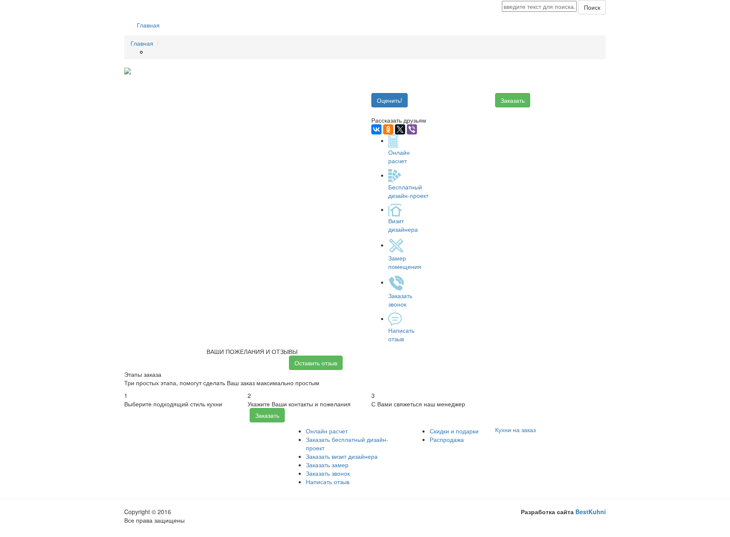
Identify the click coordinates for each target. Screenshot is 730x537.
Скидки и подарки (454, 431)
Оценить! (389, 100)
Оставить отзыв (315, 363)
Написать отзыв (327, 481)
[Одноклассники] (388, 129)
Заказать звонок (328, 473)
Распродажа (447, 439)
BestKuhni (590, 511)
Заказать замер (327, 464)
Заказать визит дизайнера (342, 456)
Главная (148, 25)
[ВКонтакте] (376, 129)
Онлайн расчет (327, 431)
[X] (400, 129)
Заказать (513, 100)
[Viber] (412, 129)
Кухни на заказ (515, 429)
